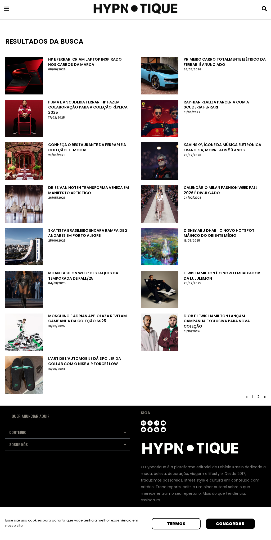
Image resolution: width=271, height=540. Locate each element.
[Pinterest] (143, 429)
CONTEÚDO (17, 432)
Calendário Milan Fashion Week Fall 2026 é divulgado (221, 190)
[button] (67, 432)
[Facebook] (150, 429)
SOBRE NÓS (18, 444)
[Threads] (150, 423)
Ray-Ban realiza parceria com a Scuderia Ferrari (216, 104)
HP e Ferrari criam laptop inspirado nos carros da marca (85, 62)
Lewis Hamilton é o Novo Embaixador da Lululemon (222, 275)
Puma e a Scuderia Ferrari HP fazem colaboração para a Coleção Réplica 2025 (88, 107)
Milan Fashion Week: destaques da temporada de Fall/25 (83, 275)
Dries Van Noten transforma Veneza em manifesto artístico (88, 190)
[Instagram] (143, 423)
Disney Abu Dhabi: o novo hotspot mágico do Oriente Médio (219, 233)
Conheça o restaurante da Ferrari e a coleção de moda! (87, 147)
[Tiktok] (156, 423)
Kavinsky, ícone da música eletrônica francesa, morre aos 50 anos (222, 147)
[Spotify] (156, 429)
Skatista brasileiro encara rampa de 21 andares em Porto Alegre (88, 233)
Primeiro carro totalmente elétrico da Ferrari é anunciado (225, 62)
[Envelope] (163, 429)
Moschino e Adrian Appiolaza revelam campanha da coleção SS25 (87, 318)
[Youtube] (163, 423)
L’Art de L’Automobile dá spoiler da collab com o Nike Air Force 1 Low (84, 361)
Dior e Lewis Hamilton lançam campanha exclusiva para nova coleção (217, 321)
